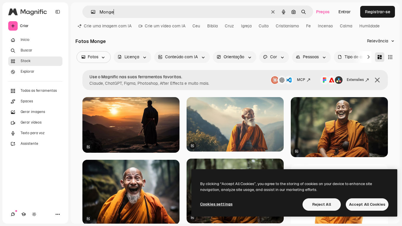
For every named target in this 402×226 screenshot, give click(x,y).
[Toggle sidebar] (57, 11)
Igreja (246, 26)
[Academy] (23, 214)
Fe (308, 26)
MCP (301, 79)
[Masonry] (379, 57)
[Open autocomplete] (91, 12)
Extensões (355, 79)
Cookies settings (216, 204)
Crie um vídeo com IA (165, 26)
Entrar (344, 11)
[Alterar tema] (34, 214)
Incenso (325, 26)
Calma (346, 26)
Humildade (369, 26)
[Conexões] (13, 214)
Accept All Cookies (367, 204)
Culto (264, 26)
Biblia (212, 26)
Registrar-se (377, 11)
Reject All (321, 204)
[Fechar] (377, 80)
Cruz (229, 26)
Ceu (196, 26)
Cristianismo (287, 26)
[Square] (390, 57)
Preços (323, 11)
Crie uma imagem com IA (108, 26)
